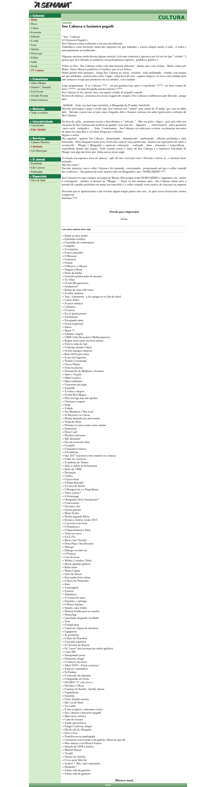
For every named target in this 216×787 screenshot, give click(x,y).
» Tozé (66, 621)
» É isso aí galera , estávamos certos (82, 709)
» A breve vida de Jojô (75, 344)
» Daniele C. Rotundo (40, 87)
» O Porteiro (69, 553)
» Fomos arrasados (72, 252)
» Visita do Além (71, 421)
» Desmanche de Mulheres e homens (83, 371)
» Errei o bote (70, 733)
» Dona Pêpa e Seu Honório (78, 543)
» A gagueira (69, 631)
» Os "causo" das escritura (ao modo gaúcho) (87, 648)
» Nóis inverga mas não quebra (79, 398)
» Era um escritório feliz (76, 442)
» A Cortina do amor (73, 597)
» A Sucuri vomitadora (75, 668)
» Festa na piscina (72, 367)
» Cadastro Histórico (39, 142)
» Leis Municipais (38, 150)
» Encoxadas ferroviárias (76, 577)
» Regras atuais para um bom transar (82, 340)
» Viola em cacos (72, 533)
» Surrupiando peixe (74, 655)
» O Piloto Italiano (73, 604)
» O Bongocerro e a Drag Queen (80, 489)
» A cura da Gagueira (74, 357)
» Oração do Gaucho (74, 756)
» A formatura (70, 316)
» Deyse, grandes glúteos (76, 563)
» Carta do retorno (72, 719)
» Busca (33, 23)
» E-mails (34, 40)
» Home (33, 19)
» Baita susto (69, 567)
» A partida (68, 387)
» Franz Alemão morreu (75, 699)
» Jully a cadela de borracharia (79, 465)
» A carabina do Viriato (75, 462)
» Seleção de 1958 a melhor (78, 746)
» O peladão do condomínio (78, 242)
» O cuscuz (68, 310)
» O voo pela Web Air (74, 760)
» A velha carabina (72, 293)
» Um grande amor (72, 320)
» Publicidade (36, 171)
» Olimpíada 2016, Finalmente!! (80, 499)
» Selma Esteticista (38, 100)
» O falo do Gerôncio (74, 459)
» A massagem (70, 587)
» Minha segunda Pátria (75, 516)
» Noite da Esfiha (72, 272)
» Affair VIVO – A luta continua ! (81, 665)
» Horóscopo (35, 53)
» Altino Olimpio (37, 83)
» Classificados (36, 125)
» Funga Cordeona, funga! (77, 726)
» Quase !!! (68, 330)
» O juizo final (70, 479)
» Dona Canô (69, 431)
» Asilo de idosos (72, 574)
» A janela (68, 590)
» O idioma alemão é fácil (77, 347)
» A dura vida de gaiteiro (76, 770)
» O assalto (68, 445)
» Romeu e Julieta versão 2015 (79, 519)
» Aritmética (69, 594)
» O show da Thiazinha (75, 580)
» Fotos (33, 45)
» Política (33, 57)
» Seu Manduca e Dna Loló (77, 411)
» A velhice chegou (73, 391)
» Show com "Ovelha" (74, 540)
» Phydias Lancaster (73, 435)
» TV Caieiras (36, 70)
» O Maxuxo (69, 256)
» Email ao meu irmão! (75, 235)
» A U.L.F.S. (69, 536)
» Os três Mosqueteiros (75, 283)
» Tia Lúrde (69, 705)
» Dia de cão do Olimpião (77, 729)
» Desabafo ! (69, 766)
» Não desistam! (71, 438)
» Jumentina (69, 428)
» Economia (35, 32)
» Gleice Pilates (71, 364)
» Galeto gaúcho (71, 509)
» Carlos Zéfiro (71, 300)
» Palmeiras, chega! (73, 658)
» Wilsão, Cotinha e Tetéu (77, 560)
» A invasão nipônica (74, 641)
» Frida (66, 404)
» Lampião (68, 245)
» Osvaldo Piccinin (38, 95)
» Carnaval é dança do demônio (80, 628)
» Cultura (33, 28)
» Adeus (67, 327)
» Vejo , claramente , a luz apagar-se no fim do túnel (91, 296)
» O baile (67, 262)
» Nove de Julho (37, 180)
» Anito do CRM (71, 469)
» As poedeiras (70, 634)
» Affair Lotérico (71, 377)
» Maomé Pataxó (72, 749)
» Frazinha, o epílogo (74, 601)
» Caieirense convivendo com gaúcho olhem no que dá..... (95, 739)
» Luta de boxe (71, 557)
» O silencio (69, 259)
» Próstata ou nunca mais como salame (84, 425)
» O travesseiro (70, 503)
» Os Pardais (69, 672)
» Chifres (67, 475)
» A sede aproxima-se (74, 722)
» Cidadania (35, 146)
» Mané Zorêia (70, 513)
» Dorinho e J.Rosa (73, 685)
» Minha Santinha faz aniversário (81, 418)
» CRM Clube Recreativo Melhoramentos (86, 337)
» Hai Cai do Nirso (73, 702)
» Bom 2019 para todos (75, 354)
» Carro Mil (69, 651)
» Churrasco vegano (73, 401)
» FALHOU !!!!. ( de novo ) (77, 682)
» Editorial (34, 36)
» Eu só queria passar (74, 313)
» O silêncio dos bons (74, 662)
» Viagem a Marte (72, 269)
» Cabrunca (69, 306)
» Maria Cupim (71, 570)
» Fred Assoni (36, 91)
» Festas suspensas (72, 323)
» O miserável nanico (74, 448)
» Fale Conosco (37, 167)
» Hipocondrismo (72, 381)
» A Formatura (70, 452)
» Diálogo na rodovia (74, 550)
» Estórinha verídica (73, 239)
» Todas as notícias (38, 112)
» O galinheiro (70, 692)
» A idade (67, 408)
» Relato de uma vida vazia (77, 289)
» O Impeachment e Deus (76, 530)
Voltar (108, 785)
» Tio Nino (68, 279)
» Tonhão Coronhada (74, 360)
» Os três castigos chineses (77, 350)
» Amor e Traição (72, 374)
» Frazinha (68, 695)
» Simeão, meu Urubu (74, 607)
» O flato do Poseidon (74, 638)
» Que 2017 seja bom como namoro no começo (89, 455)
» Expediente (35, 163)
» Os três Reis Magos (74, 394)
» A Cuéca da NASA (73, 486)
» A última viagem (72, 333)
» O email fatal (70, 624)
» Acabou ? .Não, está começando (81, 763)
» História (34, 49)
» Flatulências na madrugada (78, 736)
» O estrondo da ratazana (76, 675)
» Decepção (69, 472)
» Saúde (33, 61)
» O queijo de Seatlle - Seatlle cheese (83, 689)
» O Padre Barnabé (73, 482)
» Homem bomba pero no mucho (81, 611)
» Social (33, 66)
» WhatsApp (69, 614)
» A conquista (70, 249)
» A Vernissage (70, 496)
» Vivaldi (67, 753)
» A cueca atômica (72, 303)
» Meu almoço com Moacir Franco (82, 743)
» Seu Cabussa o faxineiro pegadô (81, 712)
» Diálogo (68, 546)
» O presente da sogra (74, 384)
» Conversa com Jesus (74, 523)
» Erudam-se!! (70, 286)
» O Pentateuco (71, 526)
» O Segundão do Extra (75, 678)
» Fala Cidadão (37, 129)
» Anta (66, 584)
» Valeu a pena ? (71, 492)
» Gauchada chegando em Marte (80, 618)
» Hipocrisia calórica (74, 716)
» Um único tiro (71, 506)
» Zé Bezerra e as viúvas (76, 415)
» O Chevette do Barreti (75, 645)
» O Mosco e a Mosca (74, 266)
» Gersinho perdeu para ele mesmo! (82, 276)
